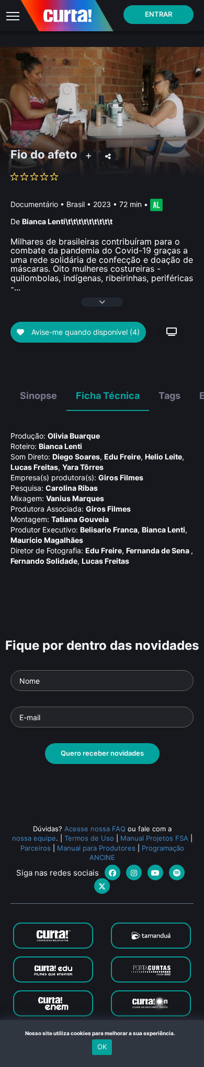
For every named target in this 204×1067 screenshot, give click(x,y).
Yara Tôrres (83, 467)
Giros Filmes (120, 477)
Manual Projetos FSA (154, 838)
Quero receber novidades (102, 753)
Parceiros (35, 848)
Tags (169, 395)
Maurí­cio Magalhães (46, 540)
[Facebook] (112, 872)
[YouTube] (155, 872)
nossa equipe (34, 838)
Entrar (158, 14)
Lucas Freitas (34, 467)
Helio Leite (163, 456)
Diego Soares (76, 456)
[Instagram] (134, 872)
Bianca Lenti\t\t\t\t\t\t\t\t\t (67, 221)
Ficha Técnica (108, 395)
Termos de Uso (89, 838)
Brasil (75, 204)
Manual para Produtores (96, 848)
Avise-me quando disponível (84, 332)
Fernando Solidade (43, 560)
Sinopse (38, 395)
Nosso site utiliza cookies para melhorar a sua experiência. (102, 1033)
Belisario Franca (109, 529)
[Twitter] (102, 886)
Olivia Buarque (74, 435)
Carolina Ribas (72, 487)
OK (102, 1046)
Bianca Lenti (60, 446)
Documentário (34, 204)
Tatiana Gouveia (80, 519)
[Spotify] (177, 872)
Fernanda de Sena (158, 550)
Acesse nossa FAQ (95, 828)
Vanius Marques (75, 498)
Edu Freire (122, 456)
